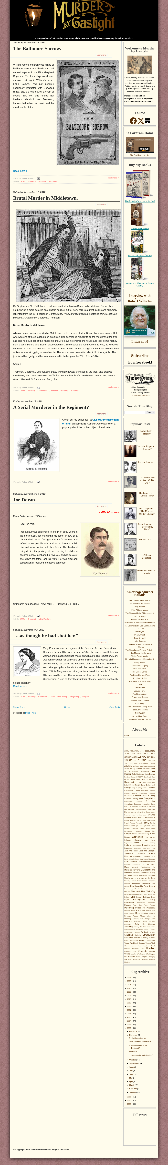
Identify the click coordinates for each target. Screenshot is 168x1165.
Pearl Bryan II (139, 635)
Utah (135, 951)
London (152, 862)
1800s (23, 619)
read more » (113, 178)
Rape (138, 913)
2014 (129, 1021)
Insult (153, 845)
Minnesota (129, 875)
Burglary (139, 788)
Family (146, 823)
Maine (128, 867)
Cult (126, 807)
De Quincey (134, 807)
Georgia (128, 834)
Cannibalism (129, 790)
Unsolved (150, 948)
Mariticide (128, 870)
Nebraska (147, 883)
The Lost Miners (139, 616)
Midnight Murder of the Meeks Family (140, 659)
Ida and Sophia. (145, 462)
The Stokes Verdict (139, 672)
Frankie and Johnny (140, 697)
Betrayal (134, 777)
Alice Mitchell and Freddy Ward (139, 707)
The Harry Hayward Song (140, 675)
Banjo (147, 774)
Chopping (152, 793)
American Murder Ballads (139, 593)
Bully (134, 788)
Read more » (20, 171)
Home (67, 707)
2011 (129, 1097)
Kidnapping (138, 856)
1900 (131, 763)
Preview (54, 390)
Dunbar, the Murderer (139, 619)
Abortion (147, 763)
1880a (153, 757)
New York (136, 891)
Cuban (153, 804)
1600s (127, 751)
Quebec (132, 913)
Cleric (52, 697)
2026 (129, 977)
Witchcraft (137, 959)
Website (132, 957)
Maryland (43, 181)
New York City (148, 891)
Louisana (128, 864)
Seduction (129, 924)
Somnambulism (130, 929)
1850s (146, 753)
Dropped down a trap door (136, 815)
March (132, 1085)
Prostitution (141, 910)
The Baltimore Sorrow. (37, 48)
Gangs (148, 831)
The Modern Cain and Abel (139, 604)
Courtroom (138, 804)
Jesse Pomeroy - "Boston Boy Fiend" (146, 527)
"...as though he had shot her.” (45, 635)
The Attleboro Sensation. (145, 556)
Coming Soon (138, 799)
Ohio (133, 897)
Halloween (129, 840)
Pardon (139, 897)
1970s (135, 763)
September (133, 1063)
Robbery (64, 390)
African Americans (140, 766)
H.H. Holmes (150, 837)
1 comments (101, 55)
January (132, 1092)
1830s (127, 754)
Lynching (146, 864)
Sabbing (136, 919)
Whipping (152, 957)
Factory (140, 820)
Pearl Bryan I (140, 632)
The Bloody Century (138, 943)
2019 (129, 1003)
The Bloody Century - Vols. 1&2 (140, 201)
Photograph (142, 902)
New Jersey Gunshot (132, 889)
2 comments (101, 204)
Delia (140, 684)
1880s (129, 760)
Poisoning (129, 907)
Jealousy (130, 853)
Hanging (139, 840)
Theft (153, 943)
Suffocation (129, 938)
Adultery (32, 697)
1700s (132, 751)
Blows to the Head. (148, 782)
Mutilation (137, 883)
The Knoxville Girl (140, 678)
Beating (31, 390)
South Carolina (149, 929)
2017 (129, 1010)
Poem (147, 905)
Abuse (153, 763)
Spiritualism (129, 932)
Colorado (128, 799)
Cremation (146, 804)
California (151, 788)
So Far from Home (140, 228)
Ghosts (135, 834)
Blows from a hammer (145, 779)
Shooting (151, 924)
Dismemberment (131, 812)
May (131, 1078)
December (133, 1031)
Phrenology (151, 902)
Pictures (128, 905)
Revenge (128, 916)
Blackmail (148, 777)
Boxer (143, 785)
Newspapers (134, 894)
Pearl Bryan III (140, 638)
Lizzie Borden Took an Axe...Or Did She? (146, 480)
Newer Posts (18, 707)
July (131, 1071)
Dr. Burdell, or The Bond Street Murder (140, 623)
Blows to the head (133, 782)
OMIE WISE (140, 713)
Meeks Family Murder (139, 656)
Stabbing (75, 390)
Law (142, 859)
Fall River (147, 820)
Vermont (152, 951)
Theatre (148, 943)
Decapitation (130, 809)
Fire (149, 826)
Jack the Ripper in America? (145, 447)
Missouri (151, 875)
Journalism (143, 854)
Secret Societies (148, 921)
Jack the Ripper (131, 851)
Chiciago (145, 790)
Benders (127, 777)
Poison (152, 905)
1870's (130, 757)
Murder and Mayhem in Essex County (140, 284)
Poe (141, 905)
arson (153, 769)
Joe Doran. (24, 499)
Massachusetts (148, 870)
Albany (133, 769)
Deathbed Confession (147, 807)
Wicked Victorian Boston (140, 255)
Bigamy (140, 777)
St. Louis (145, 932)
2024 (129, 985)
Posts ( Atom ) (31, 713)
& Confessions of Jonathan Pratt (140, 395)
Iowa (153, 848)
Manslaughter (147, 867)
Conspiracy (129, 804)
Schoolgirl (138, 921)
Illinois (138, 843)
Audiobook (146, 771)
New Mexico (146, 889)
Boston (138, 785)
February (133, 1089)
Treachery (147, 946)
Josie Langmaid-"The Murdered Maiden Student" (146, 511)
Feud (141, 826)
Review (136, 916)
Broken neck (150, 785)
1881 (136, 760)
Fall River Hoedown (140, 710)
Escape (141, 817)
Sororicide (140, 929)
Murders (128, 883)
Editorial (128, 817)
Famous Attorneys (131, 826)
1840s (23, 390)
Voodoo (134, 954)
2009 (129, 1104)
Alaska (127, 769)
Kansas (152, 854)
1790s (137, 751)
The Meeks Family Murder (146, 572)
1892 (150, 760)
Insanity (146, 845)
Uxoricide (143, 951)
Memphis (137, 872)
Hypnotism (129, 843)
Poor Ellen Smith (139, 669)
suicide (137, 938)
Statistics (139, 935)
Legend (146, 859)
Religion (85, 697)
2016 (129, 1014)
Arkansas (147, 769)
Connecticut (43, 390)
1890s (143, 760)
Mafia (153, 864)
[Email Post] (37, 178)
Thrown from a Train (133, 946)
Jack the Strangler (147, 851)
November (133, 1035)
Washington (141, 954)
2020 (129, 999)
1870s (23, 181)
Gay (153, 831)
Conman (141, 801)
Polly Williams (140, 607)
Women (145, 959)
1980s (141, 763)
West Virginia (142, 957)
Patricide (147, 897)
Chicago (137, 790)
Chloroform (144, 793)
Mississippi (143, 875)
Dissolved (142, 812)
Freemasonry (130, 831)
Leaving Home (140, 691)
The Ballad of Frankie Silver (140, 681)
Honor (153, 840)
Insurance (129, 848)
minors (136, 875)
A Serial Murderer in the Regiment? (51, 407)
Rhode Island (146, 916)
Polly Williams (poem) (139, 610)
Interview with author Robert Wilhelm (140, 298)
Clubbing (151, 796)
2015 (129, 1017)
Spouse (137, 932)
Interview (147, 848)
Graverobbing (144, 834)
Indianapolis (137, 845)
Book (132, 785)
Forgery (128, 828)
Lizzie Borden (143, 862)
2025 (129, 981)
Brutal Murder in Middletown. (45, 198)
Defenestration (142, 809)
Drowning (151, 815)
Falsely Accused (136, 823)
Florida (153, 826)
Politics (138, 908)
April (131, 1082)
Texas (127, 943)
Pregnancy (53, 181)
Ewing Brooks (139, 662)
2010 (129, 1100)
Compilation (149, 798)
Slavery (137, 927)
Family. (152, 823)
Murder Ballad (136, 881)
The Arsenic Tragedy (139, 666)
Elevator (135, 817)
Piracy (136, 905)
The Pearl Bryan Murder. (140, 155)
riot (154, 916)
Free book (150, 828)
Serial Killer (141, 924)
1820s (152, 751)
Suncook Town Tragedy (139, 700)
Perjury (152, 900)
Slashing (129, 926)
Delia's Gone (140, 688)
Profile (126, 735)
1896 (153, 760)
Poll (145, 908)
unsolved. (128, 951)
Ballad (134, 774)
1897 (126, 763)
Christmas (128, 796)
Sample (148, 919)
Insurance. (138, 848)
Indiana (128, 845)
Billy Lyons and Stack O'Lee (140, 719)
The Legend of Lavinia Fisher (146, 494)
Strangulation (149, 935)
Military (152, 872)
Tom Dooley (140, 704)
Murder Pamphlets (148, 881)
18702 (135, 757)
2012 (129, 1028)
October (132, 1060)
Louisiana (137, 864)
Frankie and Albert (140, 694)
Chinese (135, 793)
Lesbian (152, 859)
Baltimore (141, 774)
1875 (149, 757)
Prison (133, 910)
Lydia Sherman (140, 641)
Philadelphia (130, 902)
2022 (129, 992)
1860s (152, 753)
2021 (129, 996)
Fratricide (136, 828)
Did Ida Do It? (145, 539)
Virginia (127, 954)
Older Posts (114, 707)
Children (128, 793)
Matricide (128, 872)
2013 (129, 1024)
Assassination (135, 771)
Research (152, 913)
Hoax (147, 840)
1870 (126, 757)
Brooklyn (128, 788)
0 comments (101, 414)
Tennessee (151, 940)
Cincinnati (138, 796)
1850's (139, 754)
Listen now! (139, 341)
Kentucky (128, 856)
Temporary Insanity (138, 940)
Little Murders (45, 619)
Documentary (150, 812)
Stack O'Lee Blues (139, 716)
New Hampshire (137, 886)
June (131, 1074)
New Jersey (62, 697)
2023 (129, 988)
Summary (145, 938)
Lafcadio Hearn (134, 859)
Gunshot (32, 181)
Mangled (136, 867)
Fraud (143, 828)
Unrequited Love (139, 948)
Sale (142, 919)
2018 (129, 1006)
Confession (130, 801)
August (132, 1067)
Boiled (126, 785)
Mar (154, 867)
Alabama (151, 766)
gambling (140, 831)
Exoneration (149, 817)
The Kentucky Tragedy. (145, 432)
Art (126, 771)
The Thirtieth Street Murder (140, 600)
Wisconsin (128, 959)
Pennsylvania (142, 899)
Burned (145, 788)
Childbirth (42, 697)
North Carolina (145, 894)
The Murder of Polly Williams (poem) (140, 613)
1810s (147, 751)
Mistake (127, 878)
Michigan (145, 872)
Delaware (151, 809)
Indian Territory (148, 843)
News (126, 894)
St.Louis (152, 932)
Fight (145, 826)
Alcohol (139, 769)
